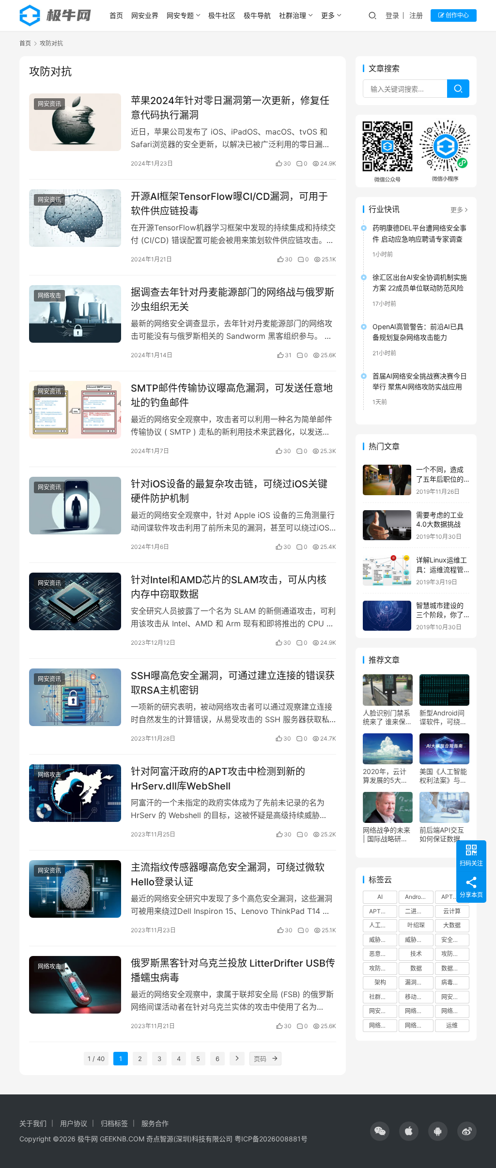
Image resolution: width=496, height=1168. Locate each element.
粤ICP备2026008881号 (271, 1139)
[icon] (379, 1131)
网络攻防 (416, 1025)
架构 (380, 982)
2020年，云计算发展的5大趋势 (385, 776)
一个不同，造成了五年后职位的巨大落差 (440, 478)
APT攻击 (380, 911)
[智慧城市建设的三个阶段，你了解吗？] (387, 616)
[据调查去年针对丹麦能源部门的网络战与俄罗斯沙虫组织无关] (75, 314)
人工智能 (380, 925)
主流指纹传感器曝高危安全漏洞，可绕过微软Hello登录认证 (228, 874)
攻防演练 (380, 968)
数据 (416, 968)
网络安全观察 (455, 1011)
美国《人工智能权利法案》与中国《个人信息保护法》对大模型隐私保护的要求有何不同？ (443, 776)
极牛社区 (221, 15)
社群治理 (292, 15)
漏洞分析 (416, 982)
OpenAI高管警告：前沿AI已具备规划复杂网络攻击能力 (418, 331)
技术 (416, 953)
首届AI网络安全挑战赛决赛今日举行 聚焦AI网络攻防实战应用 (419, 381)
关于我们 (32, 1123)
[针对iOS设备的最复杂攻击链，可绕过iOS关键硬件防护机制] (75, 505)
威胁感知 (416, 939)
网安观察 (380, 1011)
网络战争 (380, 1025)
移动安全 (416, 997)
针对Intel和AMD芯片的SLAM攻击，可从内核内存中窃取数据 (228, 587)
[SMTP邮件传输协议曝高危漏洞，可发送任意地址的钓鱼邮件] (75, 410)
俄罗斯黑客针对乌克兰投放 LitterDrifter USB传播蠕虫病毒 (233, 970)
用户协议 (73, 1123)
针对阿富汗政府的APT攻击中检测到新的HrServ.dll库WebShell (218, 778)
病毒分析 (453, 982)
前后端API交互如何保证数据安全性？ (443, 834)
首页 (116, 15)
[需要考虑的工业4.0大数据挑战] (387, 525)
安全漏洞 (453, 939)
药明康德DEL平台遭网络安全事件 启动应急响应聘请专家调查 (419, 233)
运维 (452, 1025)
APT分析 (453, 896)
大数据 (452, 925)
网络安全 (416, 1011)
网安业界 (144, 15)
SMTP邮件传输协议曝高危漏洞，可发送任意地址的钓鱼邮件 (232, 395)
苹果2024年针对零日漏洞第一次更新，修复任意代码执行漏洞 (230, 108)
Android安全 (419, 896)
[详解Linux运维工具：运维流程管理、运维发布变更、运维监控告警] (387, 570)
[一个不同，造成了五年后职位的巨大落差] (387, 480)
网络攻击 (49, 295)
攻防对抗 (453, 953)
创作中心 (456, 15)
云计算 (452, 911)
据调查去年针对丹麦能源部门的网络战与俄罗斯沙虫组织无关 (232, 299)
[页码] (274, 1058)
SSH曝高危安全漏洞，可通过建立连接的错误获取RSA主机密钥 (233, 683)
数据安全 (453, 968)
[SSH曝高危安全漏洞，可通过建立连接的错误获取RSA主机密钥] (75, 697)
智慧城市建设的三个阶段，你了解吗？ (440, 614)
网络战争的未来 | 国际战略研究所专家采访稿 (386, 834)
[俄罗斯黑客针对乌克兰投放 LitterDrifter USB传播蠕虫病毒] (75, 985)
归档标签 (114, 1123)
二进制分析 (419, 911)
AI (380, 896)
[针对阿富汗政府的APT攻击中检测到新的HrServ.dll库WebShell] (75, 793)
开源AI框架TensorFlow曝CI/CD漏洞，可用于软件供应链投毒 (229, 203)
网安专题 (180, 15)
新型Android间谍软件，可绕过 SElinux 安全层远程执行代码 (443, 717)
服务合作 (155, 1123)
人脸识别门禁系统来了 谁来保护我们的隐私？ (387, 717)
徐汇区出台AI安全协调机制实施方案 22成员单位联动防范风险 (419, 282)
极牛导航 (257, 15)
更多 (328, 15)
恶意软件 (380, 953)
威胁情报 (380, 939)
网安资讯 (49, 103)
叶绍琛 (416, 925)
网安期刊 (453, 997)
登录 (392, 15)
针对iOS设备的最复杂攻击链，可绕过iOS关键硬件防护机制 (229, 491)
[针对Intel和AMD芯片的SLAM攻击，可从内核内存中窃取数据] (75, 601)
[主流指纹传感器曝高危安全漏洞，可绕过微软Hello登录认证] (75, 889)
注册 (416, 15)
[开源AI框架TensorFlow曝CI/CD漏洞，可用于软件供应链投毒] (75, 218)
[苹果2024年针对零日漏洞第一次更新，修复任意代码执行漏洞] (75, 122)
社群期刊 (380, 997)
